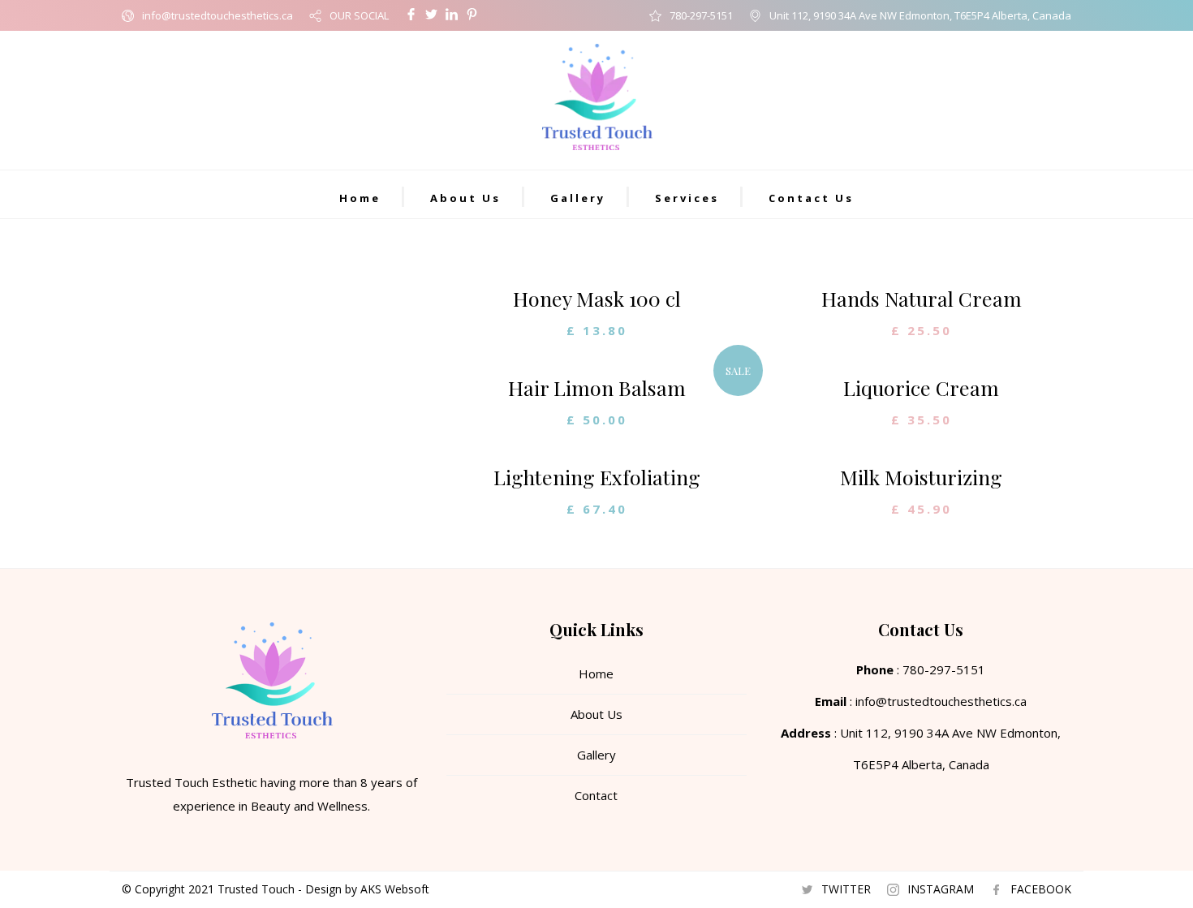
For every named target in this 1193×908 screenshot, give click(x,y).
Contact (596, 795)
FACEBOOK (1040, 889)
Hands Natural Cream (921, 298)
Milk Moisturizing (921, 476)
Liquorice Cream (921, 387)
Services (687, 198)
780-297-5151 (701, 15)
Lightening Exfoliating (596, 476)
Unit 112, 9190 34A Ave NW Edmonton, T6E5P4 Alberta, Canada (920, 15)
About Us (465, 198)
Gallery (577, 198)
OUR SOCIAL (359, 15)
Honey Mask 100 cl (597, 298)
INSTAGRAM (940, 889)
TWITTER (846, 889)
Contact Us (811, 198)
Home (360, 198)
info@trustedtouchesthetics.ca (217, 15)
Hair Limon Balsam (597, 387)
